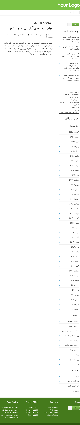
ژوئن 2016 (75, 285)
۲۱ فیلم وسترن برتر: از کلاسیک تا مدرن (71, 47)
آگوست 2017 (74, 218)
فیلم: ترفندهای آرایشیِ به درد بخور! (30, 28)
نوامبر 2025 (74, 156)
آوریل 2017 (75, 237)
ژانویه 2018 (74, 199)
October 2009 (33, 415)
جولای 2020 (74, 170)
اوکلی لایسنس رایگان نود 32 (69, 102)
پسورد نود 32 (74, 100)
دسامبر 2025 (74, 151)
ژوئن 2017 (75, 228)
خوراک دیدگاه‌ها (73, 386)
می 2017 (75, 232)
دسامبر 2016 (74, 256)
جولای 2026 (74, 137)
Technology (54, 410)
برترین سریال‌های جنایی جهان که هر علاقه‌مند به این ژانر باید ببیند (70, 39)
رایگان (77, 110)
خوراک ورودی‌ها (73, 381)
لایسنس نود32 (74, 97)
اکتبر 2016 (75, 266)
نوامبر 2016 (74, 261)
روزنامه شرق (74, 350)
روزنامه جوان (74, 340)
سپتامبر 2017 (74, 213)
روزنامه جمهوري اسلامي (70, 331)
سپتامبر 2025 (74, 165)
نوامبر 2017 (74, 209)
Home (76, 13)
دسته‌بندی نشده (73, 321)
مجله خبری (21, 34)
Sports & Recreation (51, 412)
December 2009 (32, 410)
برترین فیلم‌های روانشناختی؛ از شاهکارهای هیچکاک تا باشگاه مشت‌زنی (71, 67)
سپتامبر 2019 (74, 180)
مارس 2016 (74, 299)
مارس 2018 (74, 189)
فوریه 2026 (75, 142)
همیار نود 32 (75, 105)
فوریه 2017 (75, 247)
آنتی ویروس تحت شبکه (69, 112)
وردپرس (76, 391)
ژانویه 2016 (74, 309)
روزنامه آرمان (74, 326)
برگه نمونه (68, 13)
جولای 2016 (74, 280)
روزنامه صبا (75, 355)
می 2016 (75, 290)
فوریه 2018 (75, 194)
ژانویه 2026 (74, 146)
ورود (77, 376)
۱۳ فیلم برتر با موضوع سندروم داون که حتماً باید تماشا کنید (70, 56)
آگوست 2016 (74, 275)
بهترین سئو (75, 107)
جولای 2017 (74, 223)
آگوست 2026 (74, 132)
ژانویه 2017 (74, 252)
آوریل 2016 (75, 295)
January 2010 (33, 407)
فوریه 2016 (75, 304)
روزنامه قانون (74, 359)
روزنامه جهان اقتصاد (72, 335)
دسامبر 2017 (74, 204)
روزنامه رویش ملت (72, 345)
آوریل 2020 (75, 175)
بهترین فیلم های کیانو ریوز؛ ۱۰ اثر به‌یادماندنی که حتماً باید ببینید (70, 77)
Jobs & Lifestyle (52, 415)
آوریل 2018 (75, 185)
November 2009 (32, 412)
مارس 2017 (74, 242)
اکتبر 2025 (75, 161)
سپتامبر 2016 (74, 271)
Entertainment (53, 407)
